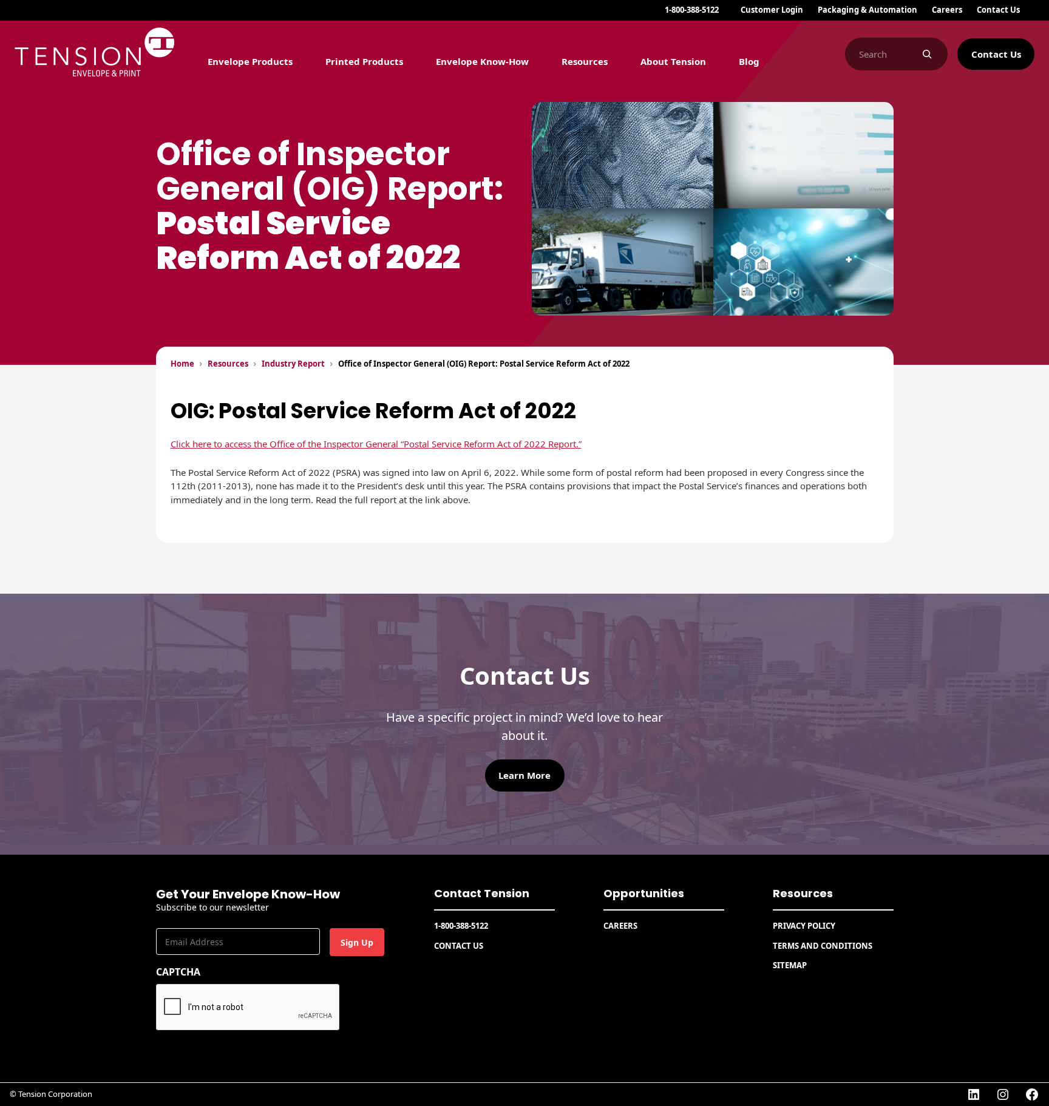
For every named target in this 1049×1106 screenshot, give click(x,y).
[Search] (927, 54)
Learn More (524, 775)
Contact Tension (481, 893)
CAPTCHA (178, 972)
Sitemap (790, 965)
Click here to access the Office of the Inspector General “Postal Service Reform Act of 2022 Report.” (376, 444)
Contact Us (996, 54)
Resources (228, 363)
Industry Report (293, 363)
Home (182, 363)
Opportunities (643, 893)
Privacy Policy (804, 925)
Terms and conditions (822, 945)
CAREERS (620, 925)
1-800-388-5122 (692, 9)
